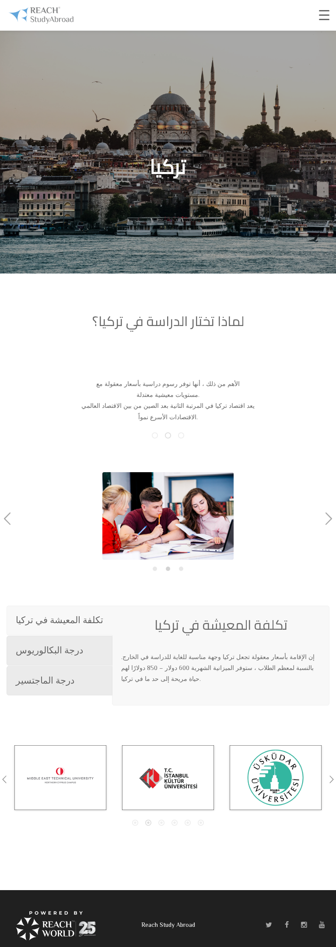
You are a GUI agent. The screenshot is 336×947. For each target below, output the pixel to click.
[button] (7, 519)
